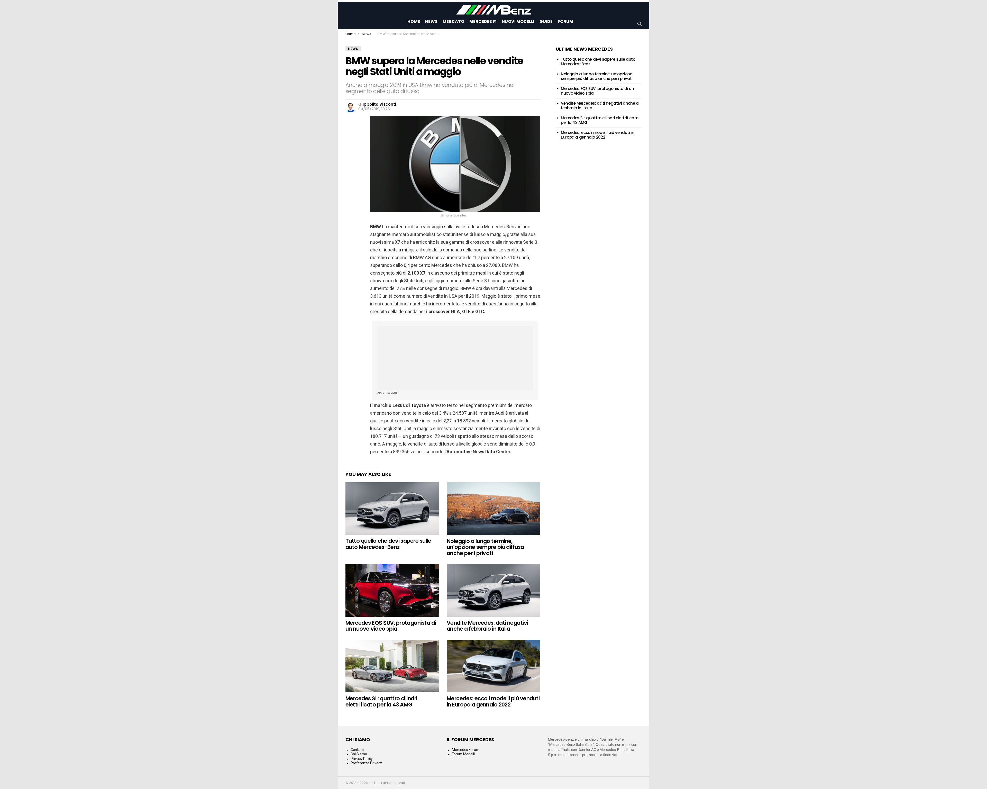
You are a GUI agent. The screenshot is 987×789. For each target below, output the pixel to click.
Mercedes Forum (465, 750)
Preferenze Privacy (366, 763)
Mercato (453, 21)
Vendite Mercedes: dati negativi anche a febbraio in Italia (487, 626)
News (431, 21)
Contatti (357, 750)
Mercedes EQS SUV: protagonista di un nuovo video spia (390, 626)
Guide (546, 21)
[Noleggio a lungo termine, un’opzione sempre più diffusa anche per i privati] (493, 508)
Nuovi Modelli (518, 21)
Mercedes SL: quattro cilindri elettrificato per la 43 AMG (381, 701)
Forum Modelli (463, 754)
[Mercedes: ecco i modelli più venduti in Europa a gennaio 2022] (493, 666)
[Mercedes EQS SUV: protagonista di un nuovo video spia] (392, 590)
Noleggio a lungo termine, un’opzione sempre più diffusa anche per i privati (485, 547)
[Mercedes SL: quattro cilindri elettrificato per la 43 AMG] (392, 666)
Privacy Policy (362, 759)
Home (413, 21)
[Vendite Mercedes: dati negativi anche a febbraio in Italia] (493, 590)
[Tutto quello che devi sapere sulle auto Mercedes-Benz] (392, 508)
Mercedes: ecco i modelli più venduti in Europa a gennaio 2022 (493, 701)
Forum (565, 21)
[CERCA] (639, 24)
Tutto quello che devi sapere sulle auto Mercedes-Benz (388, 544)
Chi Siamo (359, 754)
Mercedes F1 (483, 21)
